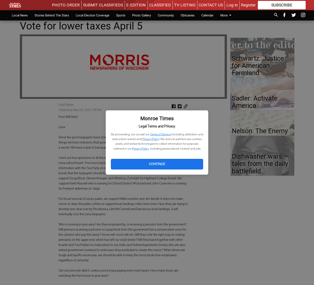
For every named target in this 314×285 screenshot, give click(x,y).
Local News (20, 15)
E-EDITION (136, 5)
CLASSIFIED (160, 5)
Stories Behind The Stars (52, 15)
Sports (120, 15)
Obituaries (188, 15)
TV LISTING (184, 5)
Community (166, 15)
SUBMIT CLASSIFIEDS (103, 5)
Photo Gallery (141, 15)
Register (248, 5)
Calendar (207, 15)
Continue (157, 164)
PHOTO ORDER (66, 5)
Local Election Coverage (92, 15)
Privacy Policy (150, 139)
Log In (232, 5)
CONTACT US (211, 5)
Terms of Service (160, 134)
